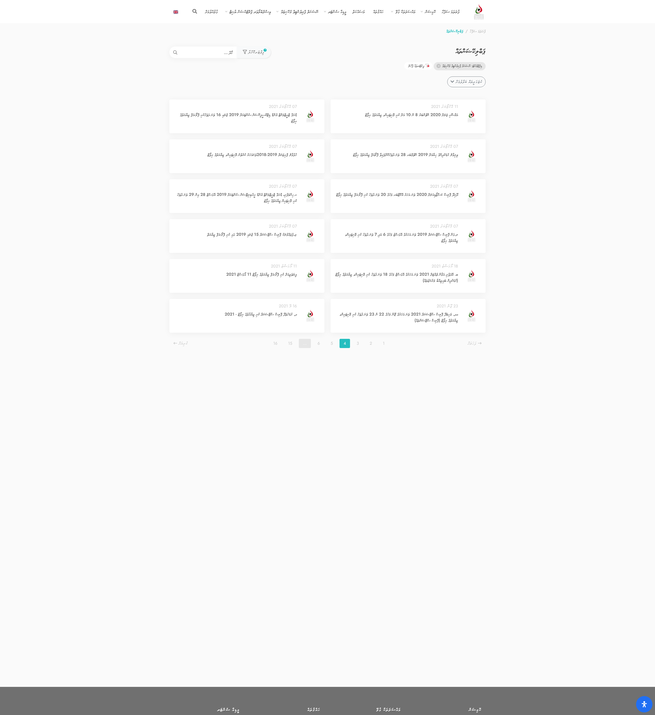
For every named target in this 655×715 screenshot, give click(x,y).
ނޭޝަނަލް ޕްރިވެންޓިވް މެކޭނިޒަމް (300, 11)
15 (290, 343)
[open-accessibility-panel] (644, 704)
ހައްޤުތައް (378, 11)
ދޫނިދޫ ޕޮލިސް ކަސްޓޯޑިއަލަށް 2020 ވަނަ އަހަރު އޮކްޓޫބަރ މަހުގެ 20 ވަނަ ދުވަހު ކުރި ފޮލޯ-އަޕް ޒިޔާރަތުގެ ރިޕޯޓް (397, 194)
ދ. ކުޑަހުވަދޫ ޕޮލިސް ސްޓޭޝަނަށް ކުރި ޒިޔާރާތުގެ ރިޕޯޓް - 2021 (261, 314)
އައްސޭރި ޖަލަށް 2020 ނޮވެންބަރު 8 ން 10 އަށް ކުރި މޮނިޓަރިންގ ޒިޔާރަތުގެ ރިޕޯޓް (411, 115)
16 (275, 343)
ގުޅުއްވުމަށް (211, 11)
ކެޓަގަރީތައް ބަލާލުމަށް (468, 82)
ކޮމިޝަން (430, 11)
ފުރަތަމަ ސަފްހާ (478, 31)
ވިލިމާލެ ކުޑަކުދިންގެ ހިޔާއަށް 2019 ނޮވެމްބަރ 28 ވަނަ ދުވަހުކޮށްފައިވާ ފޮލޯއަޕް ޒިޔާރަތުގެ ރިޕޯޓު (405, 155)
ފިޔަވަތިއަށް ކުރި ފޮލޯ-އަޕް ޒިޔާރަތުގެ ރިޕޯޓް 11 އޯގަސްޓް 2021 (261, 274)
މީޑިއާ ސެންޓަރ (337, 11)
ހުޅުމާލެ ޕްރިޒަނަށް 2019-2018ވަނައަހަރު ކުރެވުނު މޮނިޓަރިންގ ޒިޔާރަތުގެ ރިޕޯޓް (252, 155)
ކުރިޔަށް (182, 343)
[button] (422, 12)
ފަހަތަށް (472, 343)
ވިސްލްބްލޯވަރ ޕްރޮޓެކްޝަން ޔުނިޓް (250, 11)
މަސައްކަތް (359, 11)
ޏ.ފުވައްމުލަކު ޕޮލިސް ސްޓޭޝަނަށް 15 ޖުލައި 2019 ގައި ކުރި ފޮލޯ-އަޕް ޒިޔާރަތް (252, 234)
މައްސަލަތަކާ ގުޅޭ (406, 11)
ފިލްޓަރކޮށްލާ (256, 52)
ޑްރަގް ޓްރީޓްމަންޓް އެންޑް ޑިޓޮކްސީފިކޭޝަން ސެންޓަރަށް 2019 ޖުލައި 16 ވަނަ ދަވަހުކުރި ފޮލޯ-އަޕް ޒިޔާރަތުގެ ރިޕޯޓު (238, 118)
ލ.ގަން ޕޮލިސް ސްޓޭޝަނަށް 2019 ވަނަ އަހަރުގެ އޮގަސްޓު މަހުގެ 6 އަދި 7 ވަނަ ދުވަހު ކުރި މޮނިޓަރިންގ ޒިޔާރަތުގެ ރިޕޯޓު (401, 237)
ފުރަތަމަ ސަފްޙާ (451, 11)
